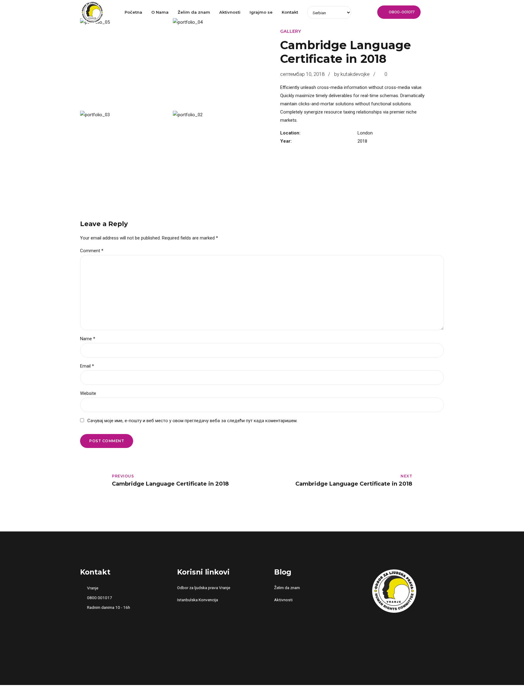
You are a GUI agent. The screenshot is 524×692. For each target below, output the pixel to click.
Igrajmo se (261, 12)
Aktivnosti (229, 12)
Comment (91, 250)
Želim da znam (194, 12)
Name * (87, 338)
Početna (133, 12)
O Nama (160, 12)
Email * (87, 366)
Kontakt (290, 12)
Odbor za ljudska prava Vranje (203, 587)
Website (88, 393)
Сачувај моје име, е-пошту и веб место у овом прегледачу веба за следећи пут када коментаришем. (192, 420)
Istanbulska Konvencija (197, 599)
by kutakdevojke (352, 74)
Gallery (290, 31)
